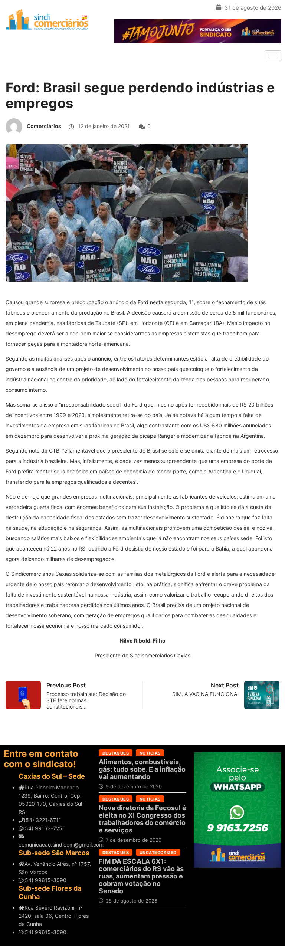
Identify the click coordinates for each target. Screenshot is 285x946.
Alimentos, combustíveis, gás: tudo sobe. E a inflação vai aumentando (142, 769)
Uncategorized (158, 852)
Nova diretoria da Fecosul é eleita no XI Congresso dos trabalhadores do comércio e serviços (142, 819)
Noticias (150, 753)
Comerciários (44, 126)
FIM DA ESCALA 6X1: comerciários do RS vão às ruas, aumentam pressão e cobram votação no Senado (141, 876)
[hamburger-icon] (273, 55)
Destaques (115, 753)
